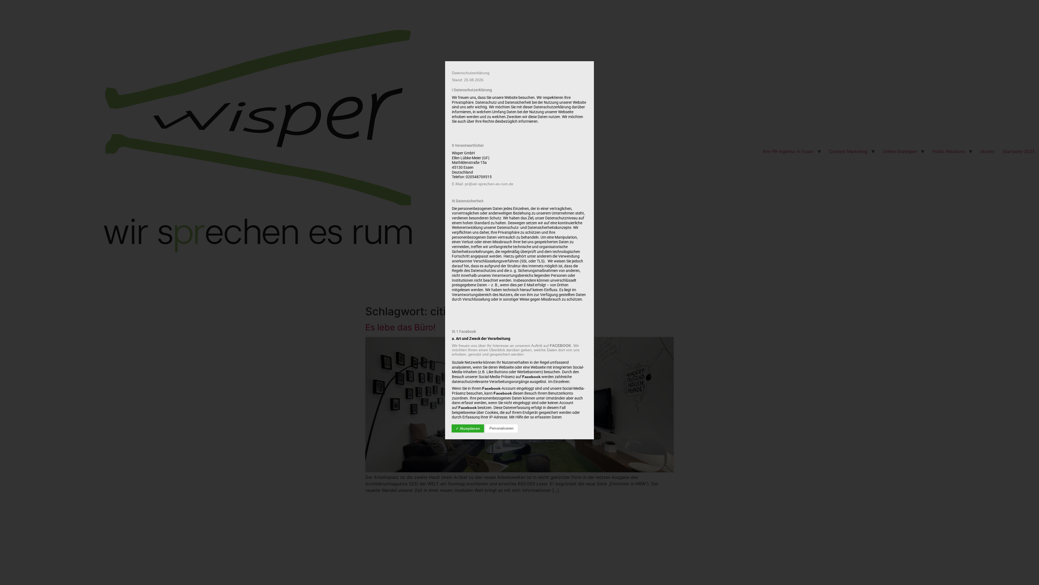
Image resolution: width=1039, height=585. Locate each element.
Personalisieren (501, 428)
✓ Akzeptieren (468, 428)
